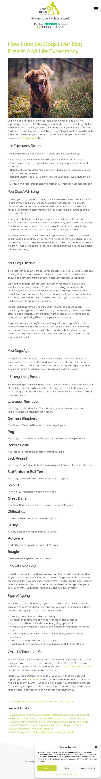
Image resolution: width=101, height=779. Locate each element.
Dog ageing (20, 701)
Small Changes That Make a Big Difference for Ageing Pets (42, 732)
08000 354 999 (52, 27)
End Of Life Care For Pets (60, 701)
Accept (47, 768)
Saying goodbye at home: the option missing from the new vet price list (49, 714)
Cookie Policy (61, 774)
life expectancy (29, 138)
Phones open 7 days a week (50, 18)
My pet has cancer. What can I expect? (31, 728)
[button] (96, 747)
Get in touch (35, 679)
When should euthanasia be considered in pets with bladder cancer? (48, 718)
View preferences (88, 768)
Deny (67, 768)
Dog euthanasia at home (77, 666)
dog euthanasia (37, 701)
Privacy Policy (72, 774)
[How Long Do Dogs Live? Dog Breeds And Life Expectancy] (50, 117)
